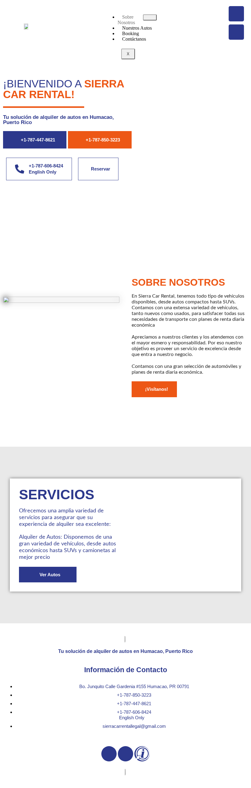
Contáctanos (134, 39)
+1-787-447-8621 (38, 139)
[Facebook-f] (109, 753)
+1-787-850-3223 (103, 139)
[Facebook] (236, 13)
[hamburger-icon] (150, 17)
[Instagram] (236, 32)
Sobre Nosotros (126, 19)
